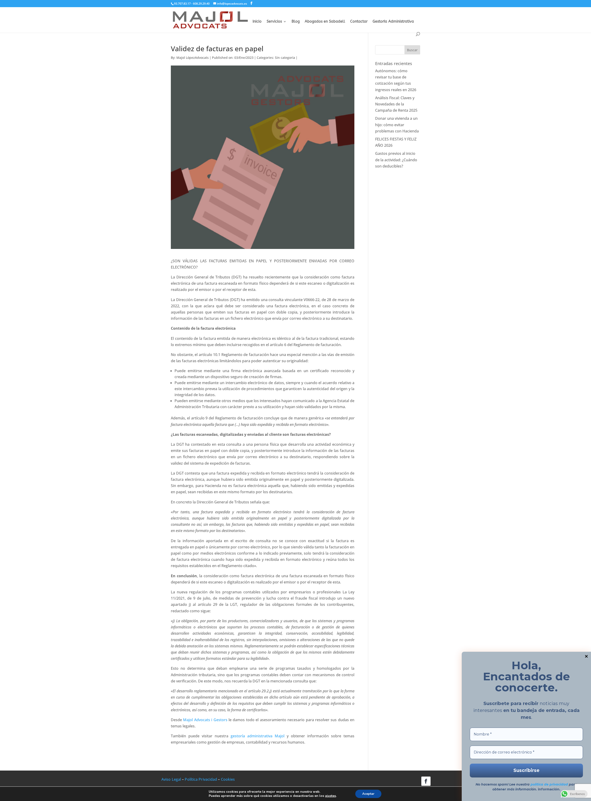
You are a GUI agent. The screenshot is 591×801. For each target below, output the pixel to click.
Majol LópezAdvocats (192, 57)
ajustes (330, 796)
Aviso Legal (171, 779)
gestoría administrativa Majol (257, 735)
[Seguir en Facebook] (426, 781)
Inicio (257, 22)
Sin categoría (285, 57)
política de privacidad (549, 784)
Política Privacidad (201, 779)
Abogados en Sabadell (325, 22)
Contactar (359, 22)
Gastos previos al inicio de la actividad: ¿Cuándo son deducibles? (396, 159)
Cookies (228, 779)
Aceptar (368, 794)
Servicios (274, 22)
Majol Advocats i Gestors (205, 719)
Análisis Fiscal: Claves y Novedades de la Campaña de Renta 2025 (396, 104)
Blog (296, 22)
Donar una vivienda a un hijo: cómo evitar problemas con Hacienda (397, 124)
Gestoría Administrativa (393, 22)
